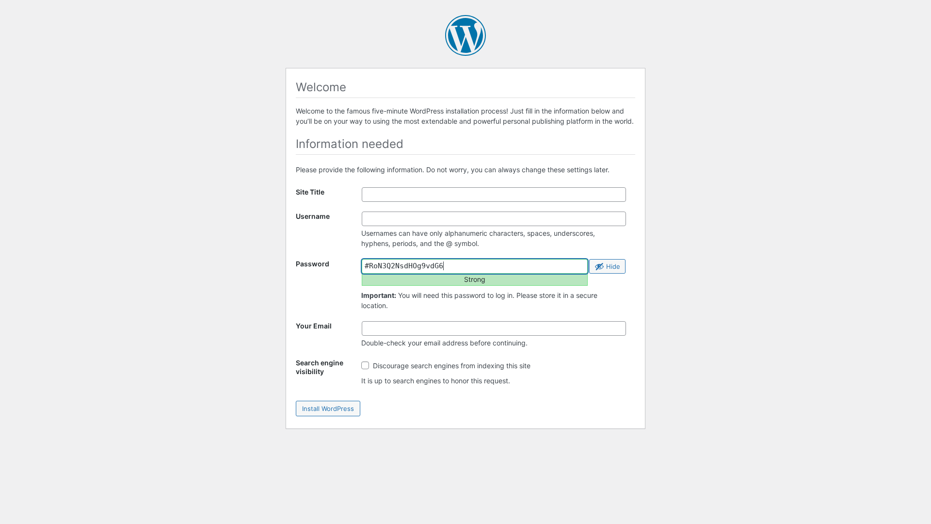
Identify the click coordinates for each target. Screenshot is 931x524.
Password (312, 264)
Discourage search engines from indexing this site (450, 365)
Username (313, 216)
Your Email (314, 326)
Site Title (310, 192)
